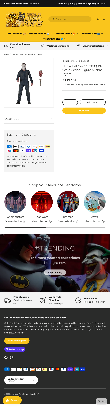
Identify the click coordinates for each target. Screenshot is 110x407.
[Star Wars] (42, 202)
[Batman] (68, 202)
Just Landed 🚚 (16, 33)
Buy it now (84, 110)
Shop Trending (55, 272)
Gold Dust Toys (69, 61)
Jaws (94, 216)
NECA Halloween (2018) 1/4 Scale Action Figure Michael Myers (28, 54)
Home (6, 54)
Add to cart (92, 102)
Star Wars (42, 216)
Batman (68, 216)
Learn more (33, 3)
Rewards (62, 3)
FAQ (72, 3)
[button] (104, 19)
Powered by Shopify (31, 394)
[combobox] (69, 19)
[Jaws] (95, 202)
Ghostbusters (15, 216)
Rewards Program (17, 340)
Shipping (79, 84)
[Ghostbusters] (15, 202)
